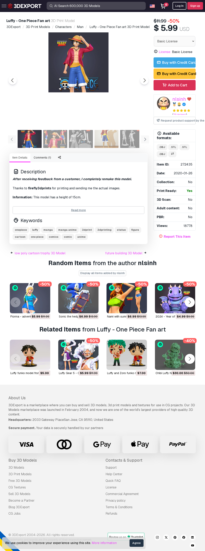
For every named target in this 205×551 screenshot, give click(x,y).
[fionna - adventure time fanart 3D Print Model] (30, 298)
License (111, 487)
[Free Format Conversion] (172, 154)
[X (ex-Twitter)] (166, 538)
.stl (173, 147)
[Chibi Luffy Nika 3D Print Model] (175, 355)
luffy (35, 230)
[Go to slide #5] (132, 139)
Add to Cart (177, 85)
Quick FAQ (113, 481)
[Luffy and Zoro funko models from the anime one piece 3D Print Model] (127, 355)
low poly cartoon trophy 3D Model (40, 253)
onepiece (21, 230)
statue (121, 230)
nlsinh (179, 99)
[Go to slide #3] (81, 139)
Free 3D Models (19, 481)
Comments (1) (42, 157)
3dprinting (104, 230)
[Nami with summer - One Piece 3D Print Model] (127, 298)
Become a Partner (21, 500)
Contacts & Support (124, 460)
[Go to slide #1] (30, 139)
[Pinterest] (175, 538)
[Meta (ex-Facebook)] (184, 538)
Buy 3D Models (22, 460)
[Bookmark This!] (44, 307)
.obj (162, 147)
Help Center (114, 474)
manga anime (67, 230)
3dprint (87, 230)
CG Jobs (14, 513)
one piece (37, 237)
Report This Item (177, 237)
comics (53, 237)
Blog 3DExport (19, 507)
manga (48, 230)
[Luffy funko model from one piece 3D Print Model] (30, 355)
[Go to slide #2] (55, 139)
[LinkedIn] (193, 538)
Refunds (111, 513)
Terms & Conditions (119, 507)
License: (165, 52)
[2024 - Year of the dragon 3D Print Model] (175, 298)
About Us (17, 397)
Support (111, 467)
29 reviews (179, 114)
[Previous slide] (12, 80)
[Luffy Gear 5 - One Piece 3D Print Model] (78, 355)
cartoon (20, 237)
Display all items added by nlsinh (102, 273)
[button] (189, 302)
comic (68, 237)
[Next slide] (144, 80)
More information (104, 543)
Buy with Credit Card (178, 62)
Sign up (195, 6)
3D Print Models (20, 474)
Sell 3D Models (19, 494)
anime (81, 237)
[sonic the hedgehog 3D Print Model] (78, 298)
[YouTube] (193, 546)
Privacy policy (116, 500)
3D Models (16, 467)
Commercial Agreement (122, 494)
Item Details (19, 157)
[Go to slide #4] (106, 139)
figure (135, 230)
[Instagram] (157, 538)
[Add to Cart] (36, 307)
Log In (179, 6)
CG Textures (17, 487)
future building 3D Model (123, 253)
